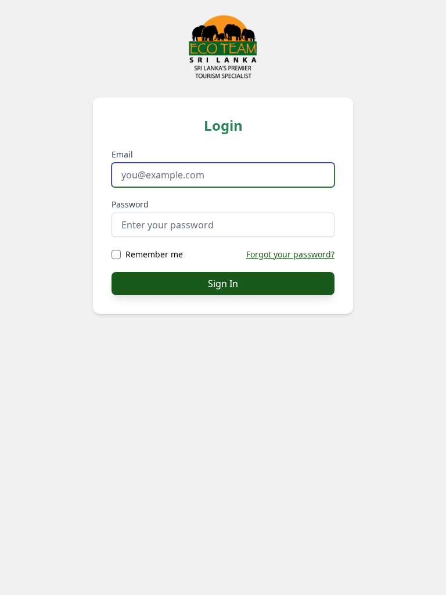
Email (122, 154)
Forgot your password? (290, 254)
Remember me (154, 254)
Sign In (223, 283)
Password (130, 204)
